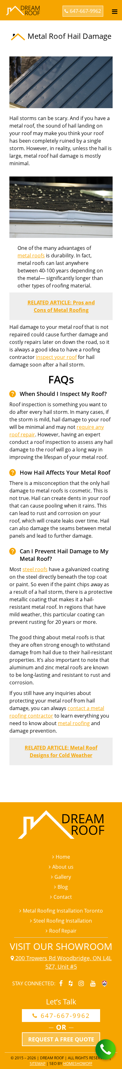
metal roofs (31, 255)
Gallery (62, 876)
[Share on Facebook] (14, 780)
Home (63, 856)
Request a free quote (61, 1039)
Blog (63, 886)
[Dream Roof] (23, 5)
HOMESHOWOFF (77, 1063)
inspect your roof (56, 357)
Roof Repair (63, 930)
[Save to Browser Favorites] (62, 780)
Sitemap (37, 1063)
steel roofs (35, 569)
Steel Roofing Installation (62, 920)
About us (63, 866)
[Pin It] (38, 780)
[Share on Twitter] (50, 780)
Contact (62, 896)
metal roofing (74, 723)
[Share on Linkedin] (26, 780)
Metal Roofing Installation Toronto (63, 910)
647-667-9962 (85, 11)
